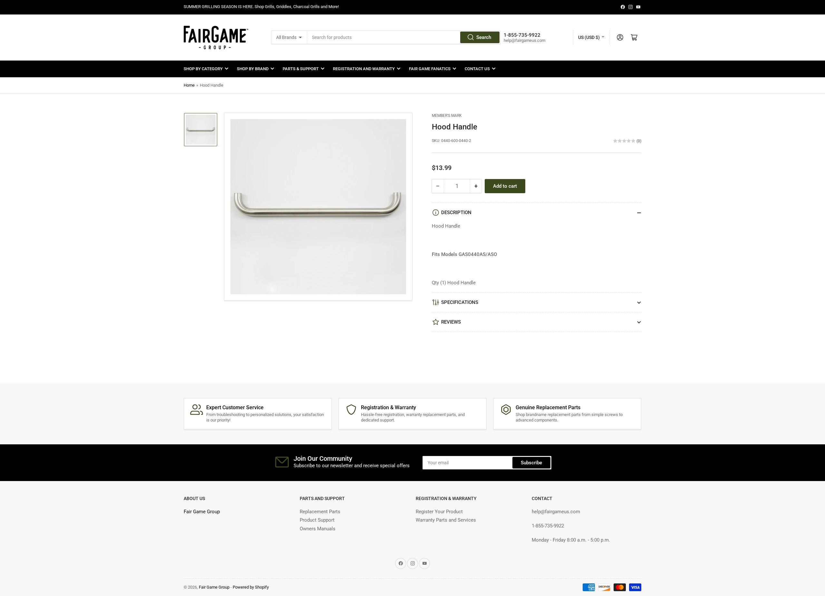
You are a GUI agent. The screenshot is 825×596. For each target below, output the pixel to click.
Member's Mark (447, 115)
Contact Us (477, 68)
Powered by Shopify (251, 587)
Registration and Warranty (364, 68)
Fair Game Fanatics (430, 68)
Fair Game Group (202, 512)
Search (483, 37)
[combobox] (403, 37)
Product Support (317, 520)
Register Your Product (439, 512)
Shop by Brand (252, 68)
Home (189, 85)
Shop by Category (203, 68)
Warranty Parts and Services (446, 520)
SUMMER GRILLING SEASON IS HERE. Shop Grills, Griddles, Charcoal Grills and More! (261, 6)
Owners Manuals (317, 529)
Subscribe (531, 463)
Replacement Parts (320, 512)
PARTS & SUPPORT (301, 68)
